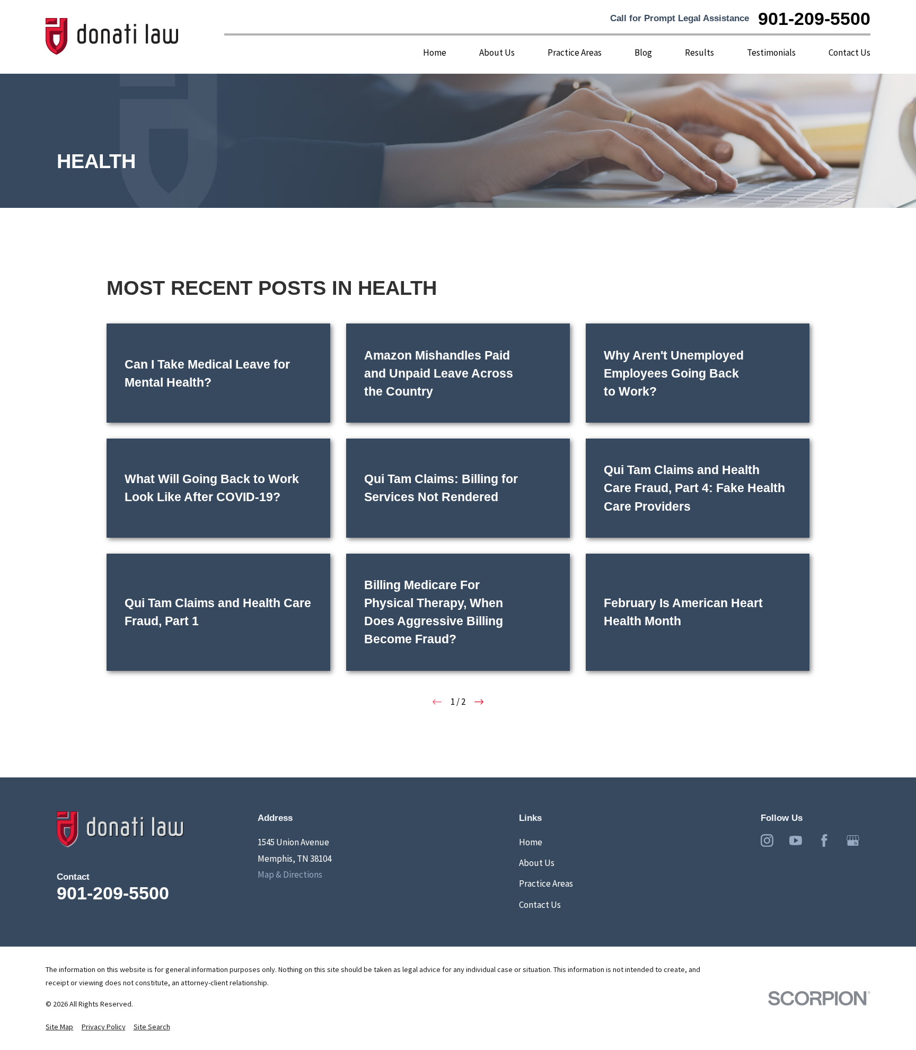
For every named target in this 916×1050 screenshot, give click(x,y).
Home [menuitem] (434, 52)
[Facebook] (824, 840)
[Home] (112, 37)
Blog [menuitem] (643, 52)
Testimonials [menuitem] (771, 52)
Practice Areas (546, 883)
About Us (536, 863)
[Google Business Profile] (853, 840)
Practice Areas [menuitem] (575, 52)
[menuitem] (59, 1027)
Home (530, 842)
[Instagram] (767, 840)
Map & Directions (290, 874)
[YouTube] (795, 840)
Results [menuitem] (699, 52)
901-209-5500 (814, 19)
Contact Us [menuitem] (849, 52)
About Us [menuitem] (497, 52)
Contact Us (540, 905)
